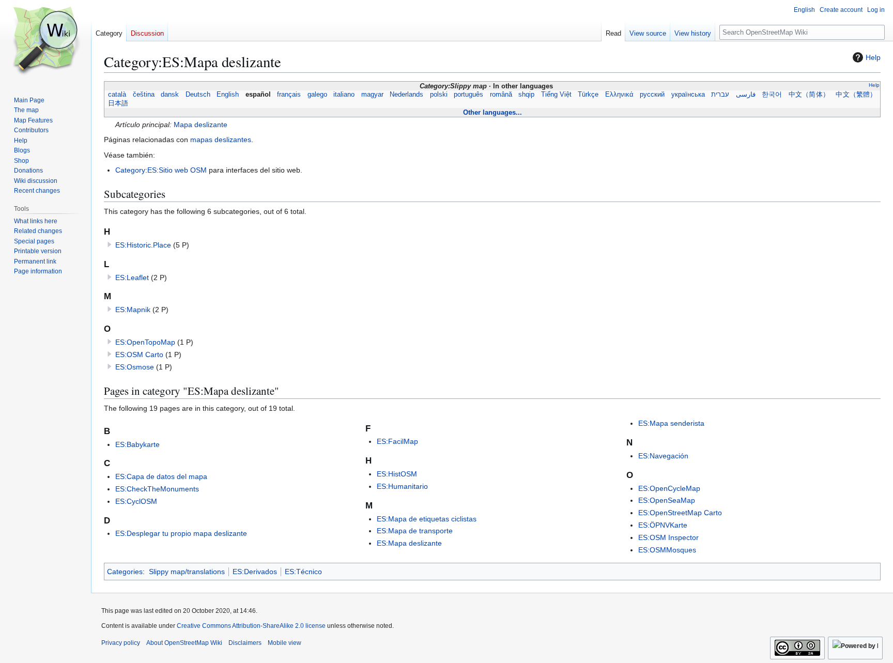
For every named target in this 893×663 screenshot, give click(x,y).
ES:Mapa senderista (671, 423)
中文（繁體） (856, 94)
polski (439, 94)
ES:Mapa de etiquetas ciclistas (426, 519)
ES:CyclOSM (136, 501)
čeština (144, 94)
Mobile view (284, 642)
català (117, 94)
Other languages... (492, 112)
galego (317, 94)
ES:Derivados (255, 571)
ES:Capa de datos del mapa (161, 476)
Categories (125, 571)
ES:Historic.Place (143, 245)
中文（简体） (809, 94)
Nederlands (406, 94)
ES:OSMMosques (667, 550)
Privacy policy (120, 642)
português (468, 94)
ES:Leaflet (132, 277)
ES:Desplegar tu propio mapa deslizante (181, 533)
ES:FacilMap (397, 441)
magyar (372, 94)
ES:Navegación (663, 456)
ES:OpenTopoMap (145, 342)
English (227, 94)
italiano (344, 94)
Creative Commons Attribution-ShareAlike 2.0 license (251, 625)
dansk (170, 94)
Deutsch (197, 94)
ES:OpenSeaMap (666, 500)
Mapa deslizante (200, 124)
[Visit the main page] (45, 41)
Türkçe (588, 94)
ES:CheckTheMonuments (157, 489)
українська (688, 94)
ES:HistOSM (397, 474)
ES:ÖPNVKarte (662, 525)
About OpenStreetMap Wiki (184, 642)
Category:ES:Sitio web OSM (161, 170)
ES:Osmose (134, 367)
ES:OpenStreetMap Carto (680, 512)
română (501, 94)
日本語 (118, 103)
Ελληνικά (619, 94)
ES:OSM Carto (139, 354)
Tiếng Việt (556, 94)
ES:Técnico (303, 571)
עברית (720, 94)
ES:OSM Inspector (668, 537)
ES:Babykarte (137, 444)
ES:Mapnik (132, 309)
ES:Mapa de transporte (415, 531)
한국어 (772, 94)
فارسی (746, 94)
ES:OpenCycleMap (669, 488)
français (289, 94)
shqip (526, 94)
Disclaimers (244, 642)
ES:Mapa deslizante (409, 543)
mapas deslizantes (220, 139)
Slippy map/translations (187, 571)
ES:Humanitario (402, 486)
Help (873, 57)
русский (652, 94)
